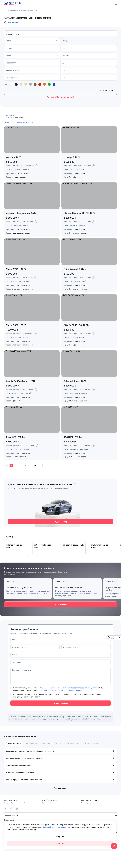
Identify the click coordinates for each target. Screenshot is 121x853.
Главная (10, 11)
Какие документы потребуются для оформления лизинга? (30, 751)
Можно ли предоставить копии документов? (24, 758)
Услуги (58, 743)
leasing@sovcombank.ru (90, 800)
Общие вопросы (13, 743)
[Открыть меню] (115, 3)
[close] (119, 637)
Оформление (32, 743)
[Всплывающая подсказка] (36, 165)
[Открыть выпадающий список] (114, 33)
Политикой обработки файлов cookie (57, 827)
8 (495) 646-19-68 (49, 800)
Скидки (46, 743)
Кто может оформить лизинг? (18, 765)
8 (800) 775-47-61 (11, 800)
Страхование (73, 743)
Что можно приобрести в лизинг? (20, 772)
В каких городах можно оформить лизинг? (24, 780)
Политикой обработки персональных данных (79, 688)
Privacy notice (113, 637)
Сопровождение (91, 743)
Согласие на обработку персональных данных (63, 690)
